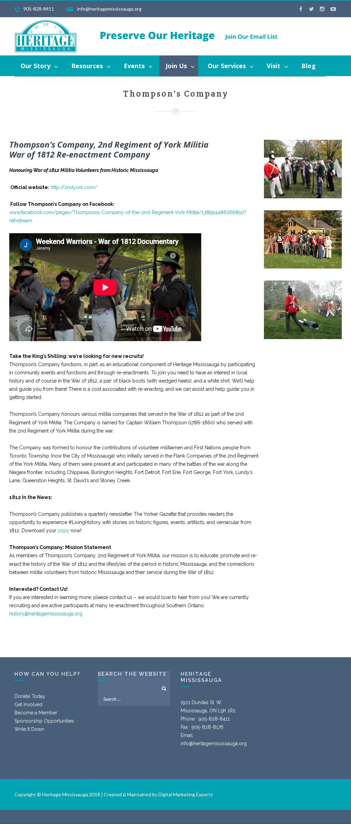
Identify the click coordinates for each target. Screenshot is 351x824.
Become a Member (35, 712)
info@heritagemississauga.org (214, 743)
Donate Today (29, 696)
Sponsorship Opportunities (44, 721)
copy (63, 530)
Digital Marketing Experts (185, 794)
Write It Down (29, 729)
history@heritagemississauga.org (45, 613)
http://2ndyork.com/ (74, 187)
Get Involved (28, 704)
